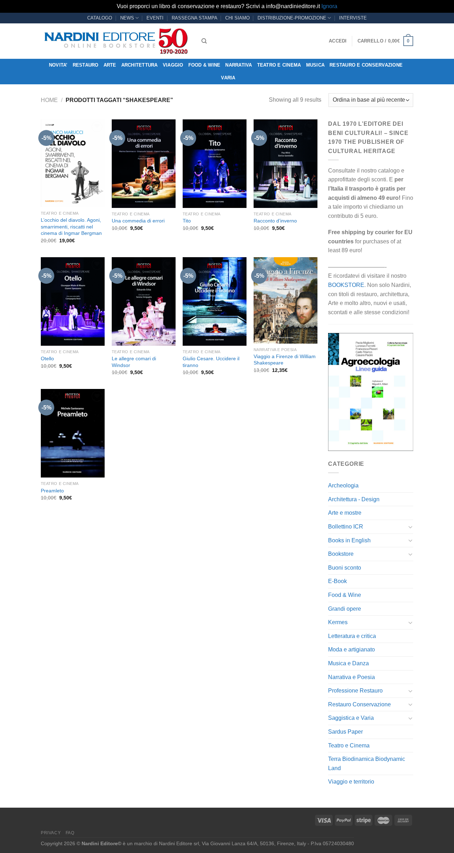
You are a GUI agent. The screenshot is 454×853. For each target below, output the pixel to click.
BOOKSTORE (346, 285)
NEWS (127, 18)
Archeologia (343, 485)
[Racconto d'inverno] (285, 163)
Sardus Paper (345, 732)
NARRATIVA (238, 65)
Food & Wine (204, 65)
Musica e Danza (348, 663)
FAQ (70, 832)
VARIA (228, 77)
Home (49, 100)
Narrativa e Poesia (351, 677)
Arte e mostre (344, 513)
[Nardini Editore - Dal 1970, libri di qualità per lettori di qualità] (116, 41)
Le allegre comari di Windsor (134, 362)
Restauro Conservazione (359, 704)
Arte (110, 65)
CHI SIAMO (237, 18)
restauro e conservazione (366, 65)
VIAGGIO (173, 65)
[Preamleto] (73, 433)
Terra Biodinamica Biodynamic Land (366, 763)
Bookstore (341, 554)
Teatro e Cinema (279, 65)
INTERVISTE (353, 18)
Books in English (349, 540)
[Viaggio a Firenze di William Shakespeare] (285, 300)
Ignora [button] (329, 6)
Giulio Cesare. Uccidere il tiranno (211, 362)
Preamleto (52, 490)
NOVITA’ (58, 65)
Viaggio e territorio (351, 782)
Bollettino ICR (345, 527)
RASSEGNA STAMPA (194, 18)
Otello (47, 358)
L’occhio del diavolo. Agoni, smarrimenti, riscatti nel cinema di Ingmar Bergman (71, 226)
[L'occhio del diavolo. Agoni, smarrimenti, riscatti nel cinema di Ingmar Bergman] (73, 163)
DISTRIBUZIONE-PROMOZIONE (292, 18)
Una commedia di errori (138, 221)
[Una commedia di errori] (144, 163)
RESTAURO (86, 65)
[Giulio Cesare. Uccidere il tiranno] (215, 301)
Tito (187, 221)
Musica (315, 65)
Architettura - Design (354, 499)
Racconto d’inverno (275, 221)
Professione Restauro (355, 691)
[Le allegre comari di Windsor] (144, 301)
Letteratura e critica (352, 636)
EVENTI (155, 18)
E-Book (337, 581)
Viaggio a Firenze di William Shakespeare (285, 360)
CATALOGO (99, 18)
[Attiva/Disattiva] (410, 526)
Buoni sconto (344, 568)
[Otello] (73, 301)
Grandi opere (344, 609)
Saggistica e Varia (351, 718)
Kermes (338, 622)
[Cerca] (204, 41)
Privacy (51, 832)
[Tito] (215, 163)
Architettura (139, 65)
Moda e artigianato (351, 649)
